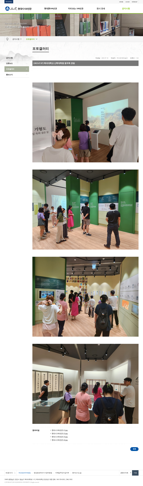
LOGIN (128, 2)
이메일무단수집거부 (62, 473)
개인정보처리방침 (24, 473)
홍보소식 (9, 75)
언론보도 (9, 63)
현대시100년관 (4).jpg (59, 440)
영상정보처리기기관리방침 (43, 473)
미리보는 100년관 (75, 8)
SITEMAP (134, 2)
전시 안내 (101, 8)
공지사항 (126, 8)
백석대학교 (9, 1)
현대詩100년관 (50, 8)
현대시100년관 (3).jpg (59, 437)
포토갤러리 (10, 69)
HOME (121, 2)
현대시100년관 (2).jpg (59, 433)
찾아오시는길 (76, 473)
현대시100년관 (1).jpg (59, 430)
